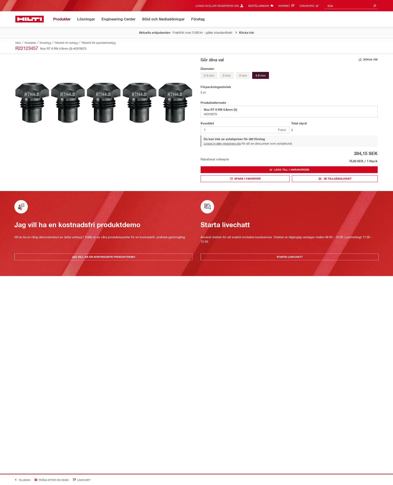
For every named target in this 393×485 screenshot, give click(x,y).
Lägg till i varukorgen (291, 169)
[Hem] (29, 19)
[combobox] (351, 5)
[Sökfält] (375, 5)
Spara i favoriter (247, 178)
